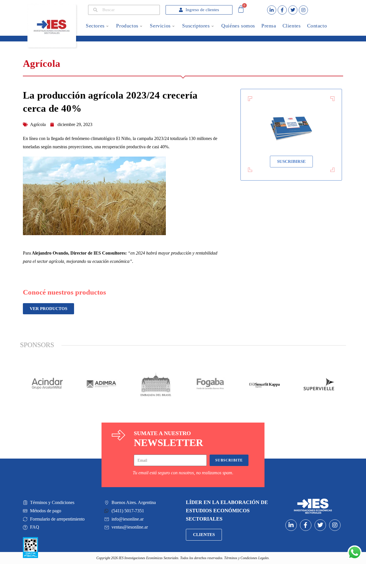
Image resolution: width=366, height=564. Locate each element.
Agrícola (38, 124)
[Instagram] (303, 10)
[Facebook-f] (282, 10)
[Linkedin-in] (271, 10)
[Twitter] (292, 10)
